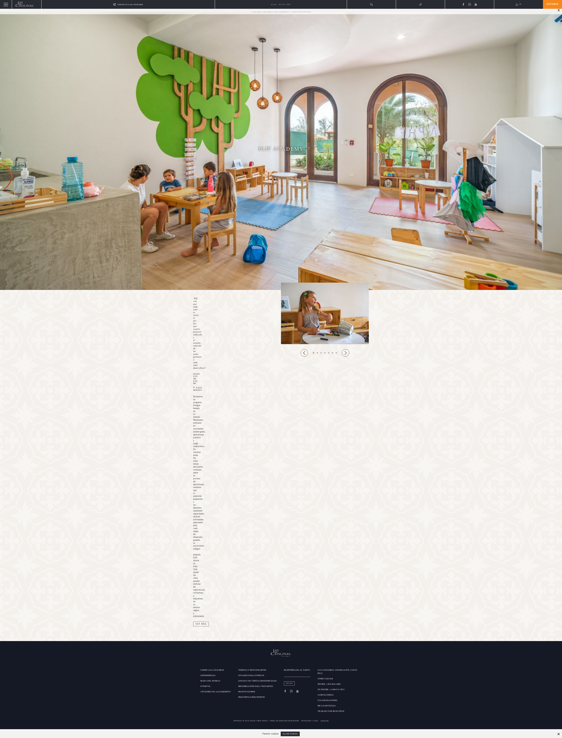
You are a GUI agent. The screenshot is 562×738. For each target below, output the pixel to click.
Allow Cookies (290, 734)
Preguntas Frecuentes (251, 697)
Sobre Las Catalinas (212, 670)
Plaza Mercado (197, 389)
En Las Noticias (327, 706)
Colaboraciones (327, 700)
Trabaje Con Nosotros (331, 711)
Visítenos (552, 4)
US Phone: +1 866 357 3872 (331, 690)
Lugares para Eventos (251, 676)
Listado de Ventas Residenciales (257, 681)
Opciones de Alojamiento (216, 692)
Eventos (205, 686)
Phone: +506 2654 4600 (329, 684)
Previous (304, 353)
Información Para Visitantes (255, 686)
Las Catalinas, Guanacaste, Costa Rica (337, 671)
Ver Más (201, 624)
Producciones (246, 692)
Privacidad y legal (310, 721)
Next (345, 353)
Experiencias (208, 676)
